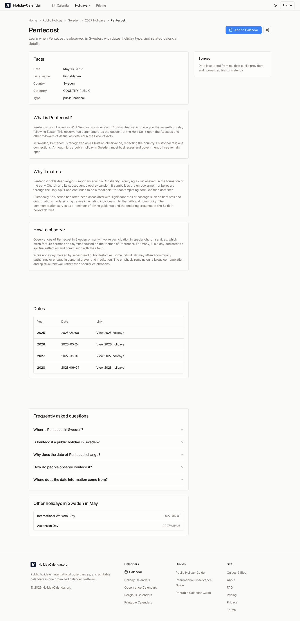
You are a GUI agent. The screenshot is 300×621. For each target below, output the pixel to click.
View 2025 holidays (110, 332)
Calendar (63, 5)
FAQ (230, 587)
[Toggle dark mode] (275, 5)
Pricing (101, 5)
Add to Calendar (246, 30)
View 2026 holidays (110, 344)
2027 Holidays (95, 20)
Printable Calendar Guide (193, 592)
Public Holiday (53, 20)
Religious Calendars (138, 595)
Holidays (81, 5)
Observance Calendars (140, 587)
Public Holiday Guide (190, 572)
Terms (231, 610)
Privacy (232, 602)
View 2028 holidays (110, 367)
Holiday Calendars (137, 580)
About (231, 580)
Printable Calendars (138, 602)
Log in (287, 5)
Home (33, 20)
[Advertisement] (109, 286)
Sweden (74, 20)
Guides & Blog (236, 572)
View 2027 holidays (110, 356)
